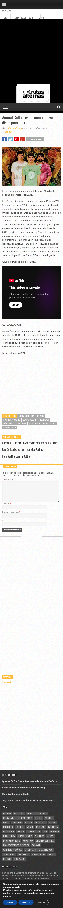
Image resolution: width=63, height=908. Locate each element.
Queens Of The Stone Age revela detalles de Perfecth (29, 443)
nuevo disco (34, 423)
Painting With (9, 427)
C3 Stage (7, 858)
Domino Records (30, 419)
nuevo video (8, 831)
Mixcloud (54, 831)
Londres (20, 827)
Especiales (8, 827)
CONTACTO (6, 11)
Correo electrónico (11, 512)
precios (20, 831)
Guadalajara (8, 818)
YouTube (48, 818)
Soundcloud (9, 854)
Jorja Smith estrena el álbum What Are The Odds (27, 800)
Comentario (8, 479)
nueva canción (38, 854)
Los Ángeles (23, 854)
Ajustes (41, 902)
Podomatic (19, 858)
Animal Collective (27, 415)
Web (4, 520)
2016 (45, 831)
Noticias (22, 423)
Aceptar (10, 902)
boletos (28, 822)
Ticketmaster (33, 831)
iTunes (30, 813)
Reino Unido (42, 813)
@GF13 (8, 132)
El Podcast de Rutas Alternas (38, 849)
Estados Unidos (25, 818)
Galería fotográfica (12, 849)
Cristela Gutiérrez (45, 840)
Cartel (50, 836)
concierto (17, 822)
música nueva (9, 423)
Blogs (6, 822)
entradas (40, 827)
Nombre (6, 504)
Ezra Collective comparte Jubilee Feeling (22, 450)
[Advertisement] (31, 52)
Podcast (36, 845)
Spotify (52, 822)
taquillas (39, 836)
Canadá (51, 854)
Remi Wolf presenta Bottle (16, 456)
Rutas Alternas (9, 682)
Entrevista (40, 822)
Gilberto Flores (13, 128)
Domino (40, 415)
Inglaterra (53, 827)
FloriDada (44, 419)
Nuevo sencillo (49, 423)
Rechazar (26, 902)
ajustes (7, 896)
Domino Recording (11, 419)
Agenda (30, 827)
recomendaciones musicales (16, 845)
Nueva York (28, 840)
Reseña (38, 818)
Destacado (19, 813)
